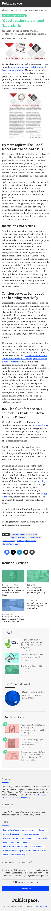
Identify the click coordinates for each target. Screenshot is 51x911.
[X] (13, 552)
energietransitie (42, 838)
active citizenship (9, 541)
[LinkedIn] (19, 552)
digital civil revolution (18, 537)
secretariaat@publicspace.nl (23, 797)
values (5, 855)
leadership (26, 842)
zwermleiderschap (18, 855)
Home (7, 10)
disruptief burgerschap (11, 544)
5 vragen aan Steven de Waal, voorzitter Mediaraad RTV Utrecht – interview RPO (33, 754)
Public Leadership (35, 537)
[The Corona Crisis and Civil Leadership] (12, 669)
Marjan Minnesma (36, 846)
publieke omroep (32, 850)
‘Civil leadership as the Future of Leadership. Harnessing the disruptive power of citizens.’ (24, 358)
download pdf (40, 425)
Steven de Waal (9, 39)
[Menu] (47, 3)
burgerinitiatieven (28, 830)
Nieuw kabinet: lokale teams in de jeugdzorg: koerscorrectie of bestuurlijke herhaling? (33, 729)
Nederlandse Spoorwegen (13, 850)
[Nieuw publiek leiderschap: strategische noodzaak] (12, 658)
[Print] (32, 552)
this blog (41, 481)
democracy (43, 830)
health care (15, 842)
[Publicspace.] (12, 3)
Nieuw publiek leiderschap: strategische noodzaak (32, 655)
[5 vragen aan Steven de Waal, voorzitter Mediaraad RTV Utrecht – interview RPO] (12, 755)
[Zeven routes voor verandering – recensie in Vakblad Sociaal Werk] (13, 576)
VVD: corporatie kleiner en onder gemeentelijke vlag (36, 590)
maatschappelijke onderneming (15, 846)
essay (5, 842)
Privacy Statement (40, 906)
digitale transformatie (31, 834)
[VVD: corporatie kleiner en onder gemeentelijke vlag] (38, 576)
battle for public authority (26, 541)
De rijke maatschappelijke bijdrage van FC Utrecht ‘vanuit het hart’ (32, 742)
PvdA (44, 850)
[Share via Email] (25, 552)
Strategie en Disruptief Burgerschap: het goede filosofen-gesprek (13, 619)
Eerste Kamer (27, 838)
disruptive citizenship (11, 838)
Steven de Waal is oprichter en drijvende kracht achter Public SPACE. (33, 695)
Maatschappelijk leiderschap (33, 10)
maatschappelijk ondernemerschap (24, 534)
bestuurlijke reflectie (11, 830)
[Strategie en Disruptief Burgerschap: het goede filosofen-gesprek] (13, 605)
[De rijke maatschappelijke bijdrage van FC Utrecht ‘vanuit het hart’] (12, 743)
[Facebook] (7, 552)
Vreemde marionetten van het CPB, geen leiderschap (37, 605)
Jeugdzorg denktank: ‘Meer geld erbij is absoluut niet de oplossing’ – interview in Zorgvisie (33, 644)
